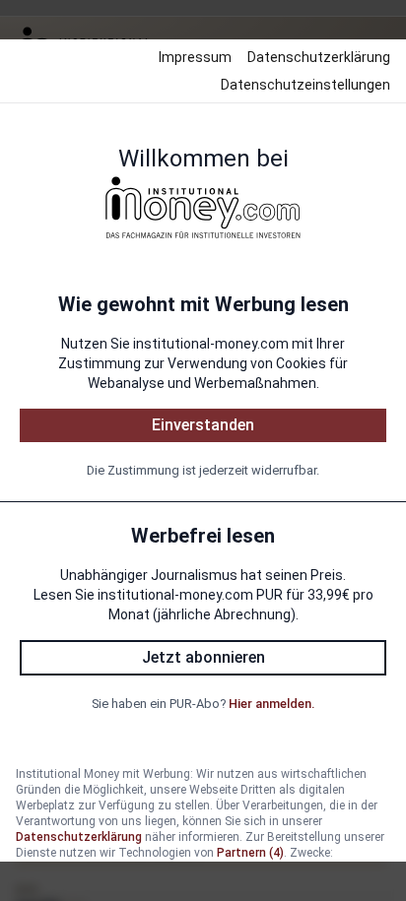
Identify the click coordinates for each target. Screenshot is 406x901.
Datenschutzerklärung (318, 57)
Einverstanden (203, 425)
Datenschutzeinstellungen (305, 85)
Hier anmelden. (271, 703)
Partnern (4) (250, 853)
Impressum (195, 57)
